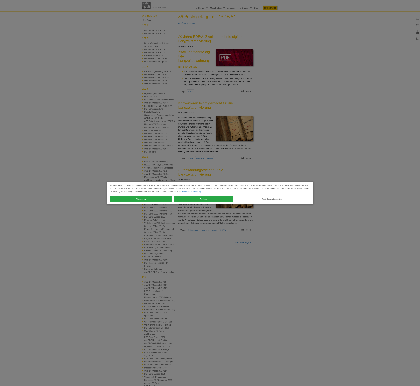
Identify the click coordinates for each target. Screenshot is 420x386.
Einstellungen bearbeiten (272, 199)
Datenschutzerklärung (191, 191)
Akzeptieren (141, 199)
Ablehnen (203, 199)
